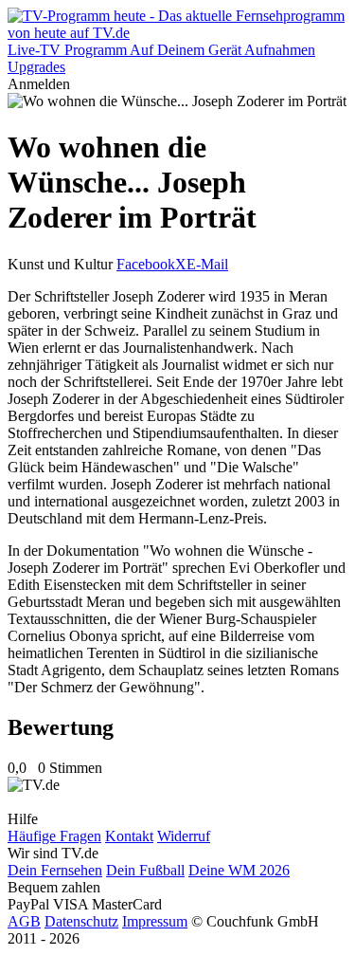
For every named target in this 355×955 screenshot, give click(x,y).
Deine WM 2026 (239, 870)
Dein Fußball (145, 870)
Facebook (145, 264)
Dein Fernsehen (55, 870)
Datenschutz (81, 921)
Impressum (154, 921)
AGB (24, 921)
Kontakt (129, 836)
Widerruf (183, 836)
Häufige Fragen (54, 836)
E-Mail (207, 264)
